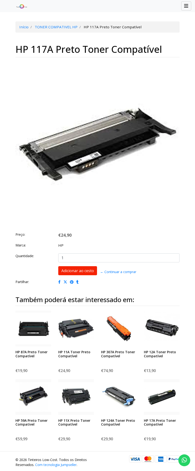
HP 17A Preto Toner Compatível (160, 422)
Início (24, 27)
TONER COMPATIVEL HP (56, 27)
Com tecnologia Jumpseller (56, 464)
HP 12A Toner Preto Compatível (160, 354)
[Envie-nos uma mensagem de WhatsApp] (184, 460)
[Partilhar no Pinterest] (71, 282)
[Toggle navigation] (186, 5)
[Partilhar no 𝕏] (65, 282)
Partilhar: (22, 282)
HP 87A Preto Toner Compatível (31, 354)
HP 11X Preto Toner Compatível (74, 422)
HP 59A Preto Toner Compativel (31, 422)
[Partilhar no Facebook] (59, 282)
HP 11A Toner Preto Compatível (74, 354)
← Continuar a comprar (118, 272)
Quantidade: (24, 256)
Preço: (20, 234)
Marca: (20, 245)
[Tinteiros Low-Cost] (20, 6)
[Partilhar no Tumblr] (77, 282)
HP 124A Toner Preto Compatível (118, 422)
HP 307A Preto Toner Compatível (118, 354)
